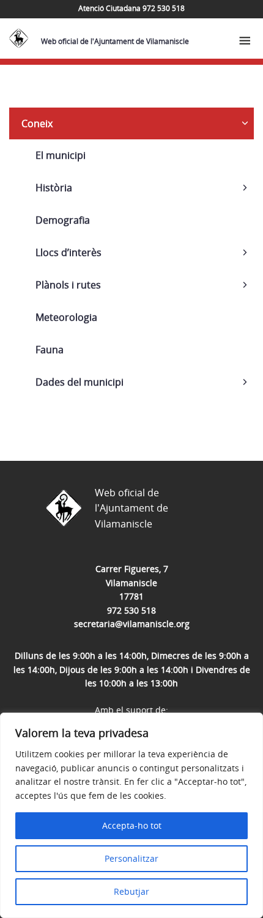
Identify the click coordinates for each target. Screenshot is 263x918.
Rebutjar (131, 891)
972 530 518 (131, 610)
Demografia (62, 220)
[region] (131, 815)
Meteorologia (66, 317)
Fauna (49, 349)
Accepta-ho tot (131, 825)
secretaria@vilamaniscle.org (132, 624)
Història (53, 187)
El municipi (60, 155)
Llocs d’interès (68, 252)
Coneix (37, 123)
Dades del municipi (79, 382)
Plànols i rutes (68, 285)
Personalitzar (131, 858)
